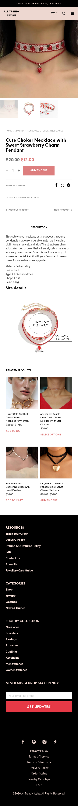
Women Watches (16, 669)
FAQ (8, 552)
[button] (54, 13)
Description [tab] (39, 227)
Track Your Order (17, 533)
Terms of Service (39, 756)
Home (9, 131)
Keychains (12, 657)
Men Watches (14, 663)
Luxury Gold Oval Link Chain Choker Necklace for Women (17, 417)
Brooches (12, 645)
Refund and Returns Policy (23, 546)
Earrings (11, 639)
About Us (11, 564)
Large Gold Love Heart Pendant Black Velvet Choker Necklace (52, 487)
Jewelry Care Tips (39, 779)
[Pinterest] (69, 186)
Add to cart (14, 431)
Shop (9, 589)
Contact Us (13, 558)
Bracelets (12, 633)
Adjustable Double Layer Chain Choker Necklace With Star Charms (51, 419)
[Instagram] (44, 741)
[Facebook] (58, 186)
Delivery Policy (15, 539)
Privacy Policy (39, 750)
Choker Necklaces (53, 131)
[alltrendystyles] (55, 741)
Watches (11, 601)
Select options (50, 435)
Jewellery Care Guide (19, 570)
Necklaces (33, 131)
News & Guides (15, 608)
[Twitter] (64, 186)
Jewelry (20, 131)
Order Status (39, 773)
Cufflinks (11, 651)
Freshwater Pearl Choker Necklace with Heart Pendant (18, 487)
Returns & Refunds (39, 762)
